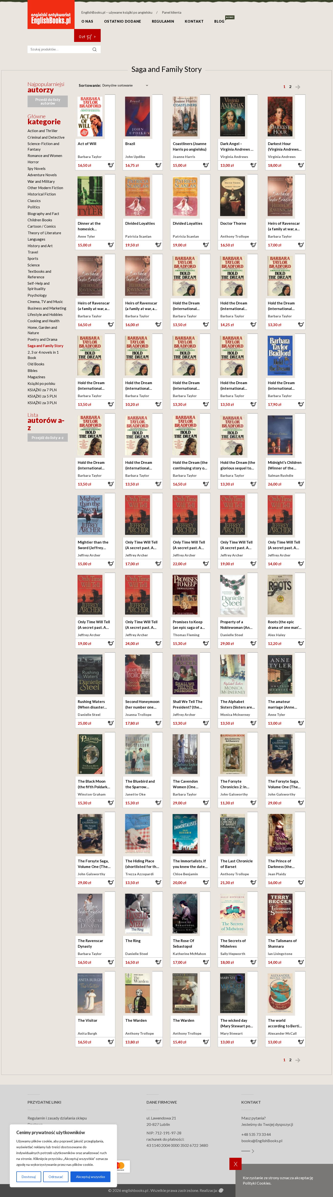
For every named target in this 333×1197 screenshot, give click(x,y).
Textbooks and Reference (39, 274)
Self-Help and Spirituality (38, 286)
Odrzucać (56, 1177)
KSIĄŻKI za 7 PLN (42, 390)
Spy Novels (37, 168)
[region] (63, 1155)
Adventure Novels (42, 175)
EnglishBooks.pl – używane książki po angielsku (116, 12)
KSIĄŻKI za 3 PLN (42, 402)
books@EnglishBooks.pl (261, 1140)
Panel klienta (171, 12)
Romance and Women (45, 155)
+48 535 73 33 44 (256, 1134)
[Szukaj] (94, 49)
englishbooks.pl (135, 1190)
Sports (33, 258)
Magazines (36, 377)
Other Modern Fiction (45, 187)
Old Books (36, 364)
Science (34, 265)
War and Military (41, 181)
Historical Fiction (42, 194)
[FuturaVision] (221, 1190)
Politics (34, 207)
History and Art (40, 245)
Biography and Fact (43, 213)
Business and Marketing (47, 308)
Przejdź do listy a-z (48, 437)
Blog (219, 21)
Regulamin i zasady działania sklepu (57, 1118)
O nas (87, 21)
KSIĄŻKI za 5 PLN (42, 396)
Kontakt (194, 21)
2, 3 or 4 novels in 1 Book (43, 355)
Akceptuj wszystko (90, 1177)
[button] (95, 165)
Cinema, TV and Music (45, 301)
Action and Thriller (43, 130)
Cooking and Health (43, 321)
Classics (34, 200)
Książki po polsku (41, 383)
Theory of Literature (44, 233)
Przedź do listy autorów (47, 101)
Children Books (40, 220)
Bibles (33, 370)
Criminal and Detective (46, 137)
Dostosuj (29, 1177)
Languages (36, 239)
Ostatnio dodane (122, 21)
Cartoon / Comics (42, 226)
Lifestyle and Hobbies (45, 314)
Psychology (37, 295)
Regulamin (163, 21)
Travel (33, 252)
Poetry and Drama (42, 339)
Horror (33, 162)
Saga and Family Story (45, 345)
